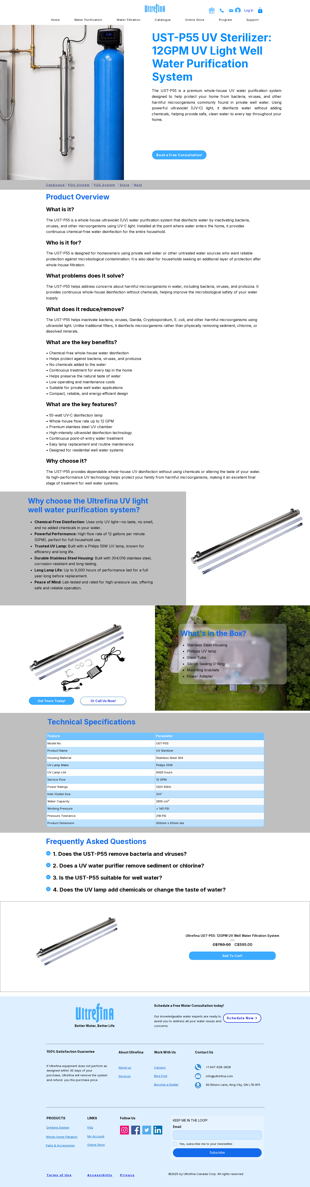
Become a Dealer (166, 1084)
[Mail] (198, 1076)
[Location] (198, 1085)
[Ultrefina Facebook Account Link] (135, 1130)
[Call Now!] (222, 10)
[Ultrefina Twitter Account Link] (146, 1130)
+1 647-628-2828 (218, 1067)
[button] (260, 10)
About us (124, 1067)
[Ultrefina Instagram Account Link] (124, 1130)
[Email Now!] (231, 10)
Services (124, 1076)
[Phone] (198, 1067)
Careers (160, 1067)
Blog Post (160, 1076)
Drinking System (58, 1127)
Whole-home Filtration (61, 1137)
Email (177, 1127)
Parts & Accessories (60, 1145)
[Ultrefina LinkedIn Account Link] (157, 1130)
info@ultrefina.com (219, 1076)
